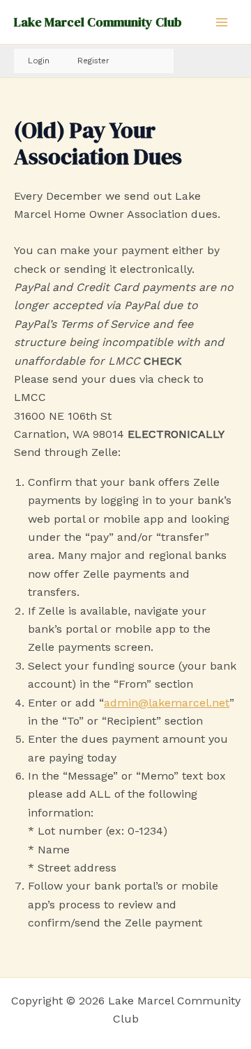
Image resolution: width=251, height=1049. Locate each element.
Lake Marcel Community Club (97, 22)
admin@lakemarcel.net (166, 702)
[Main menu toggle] (221, 22)
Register (93, 60)
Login (39, 60)
